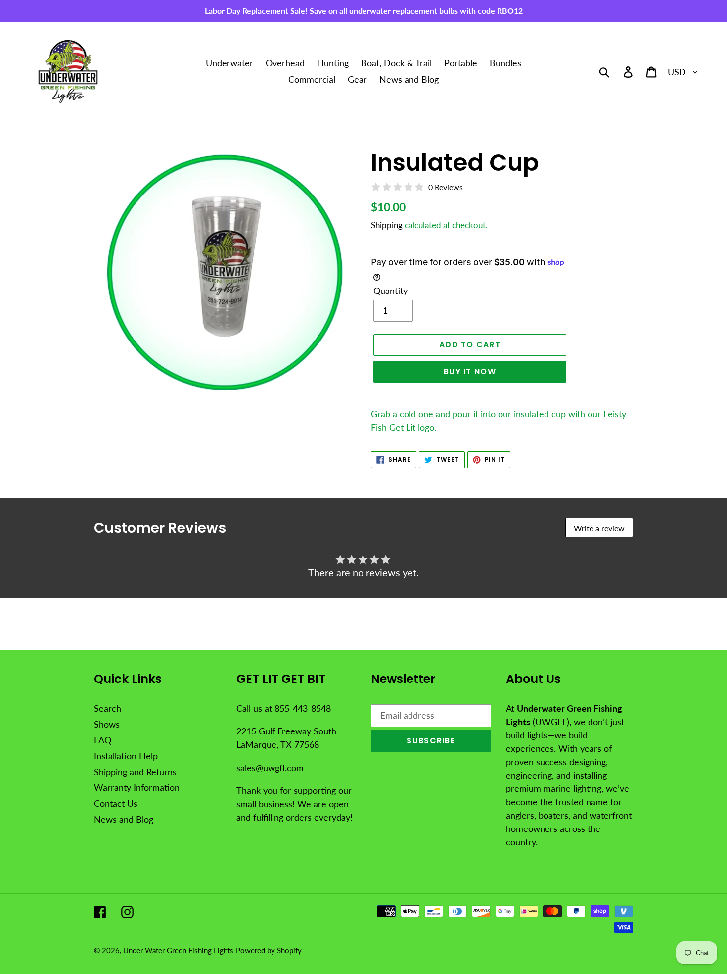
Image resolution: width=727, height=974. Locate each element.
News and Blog (123, 819)
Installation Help (126, 755)
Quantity (390, 290)
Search (107, 708)
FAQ (102, 739)
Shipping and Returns (135, 771)
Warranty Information (137, 787)
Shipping (387, 225)
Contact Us (115, 803)
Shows (107, 724)
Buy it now (470, 371)
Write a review (599, 528)
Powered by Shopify (269, 950)
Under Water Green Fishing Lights (178, 950)
